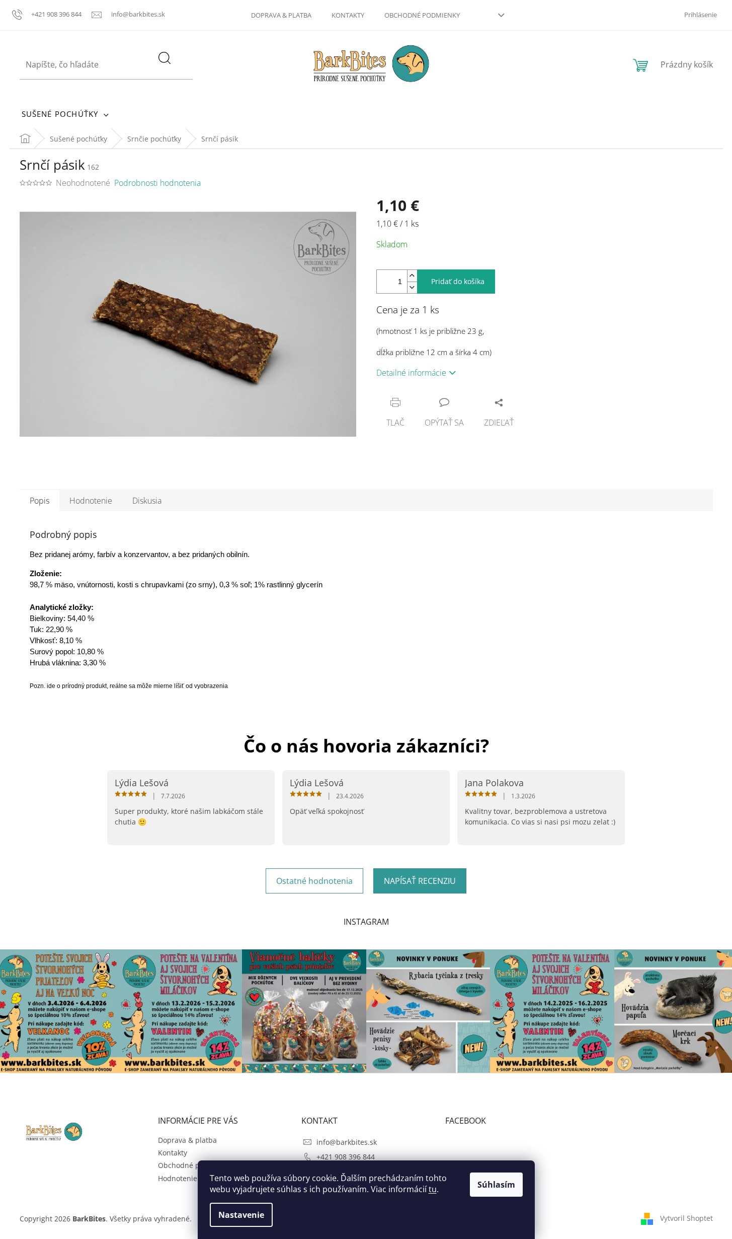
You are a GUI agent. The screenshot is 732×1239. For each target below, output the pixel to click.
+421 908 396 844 (345, 1156)
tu (433, 1189)
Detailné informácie (411, 372)
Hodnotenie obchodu (193, 1178)
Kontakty (348, 15)
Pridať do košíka (457, 281)
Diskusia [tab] (146, 500)
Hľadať (171, 70)
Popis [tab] (39, 500)
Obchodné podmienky (422, 15)
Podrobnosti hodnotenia (157, 182)
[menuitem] (65, 114)
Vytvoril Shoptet (686, 1217)
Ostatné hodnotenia (314, 880)
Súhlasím (496, 1184)
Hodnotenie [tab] (90, 500)
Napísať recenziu (420, 880)
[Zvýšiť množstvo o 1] (412, 276)
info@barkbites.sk (346, 1142)
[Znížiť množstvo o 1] (412, 287)
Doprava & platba (281, 15)
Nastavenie (241, 1214)
